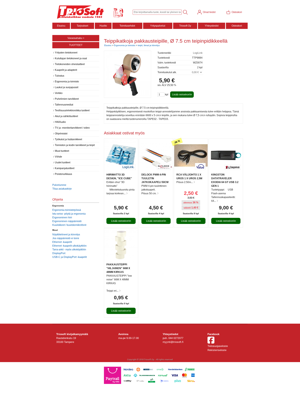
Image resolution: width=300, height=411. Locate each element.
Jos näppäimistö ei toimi (65, 238)
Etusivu (61, 25)
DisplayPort (58, 253)
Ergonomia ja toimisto (124, 45)
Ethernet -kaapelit (62, 242)
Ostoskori (237, 25)
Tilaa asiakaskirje (62, 188)
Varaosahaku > (76, 38)
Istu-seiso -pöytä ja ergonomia (69, 213)
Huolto (103, 25)
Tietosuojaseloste (218, 346)
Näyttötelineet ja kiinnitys (66, 234)
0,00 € (195, 72)
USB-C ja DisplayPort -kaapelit (69, 257)
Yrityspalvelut (157, 25)
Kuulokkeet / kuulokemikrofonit (69, 225)
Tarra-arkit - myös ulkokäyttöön (69, 249)
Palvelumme (59, 185)
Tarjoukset (82, 25)
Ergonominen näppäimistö (67, 221)
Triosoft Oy (185, 25)
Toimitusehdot (127, 25)
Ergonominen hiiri (62, 217)
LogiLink (197, 53)
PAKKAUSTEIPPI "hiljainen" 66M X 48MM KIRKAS (118, 268)
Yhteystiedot (211, 25)
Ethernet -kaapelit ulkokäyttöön (69, 245)
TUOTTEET (75, 45)
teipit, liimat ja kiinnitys (149, 45)
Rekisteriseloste (217, 350)
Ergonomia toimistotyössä (66, 210)
